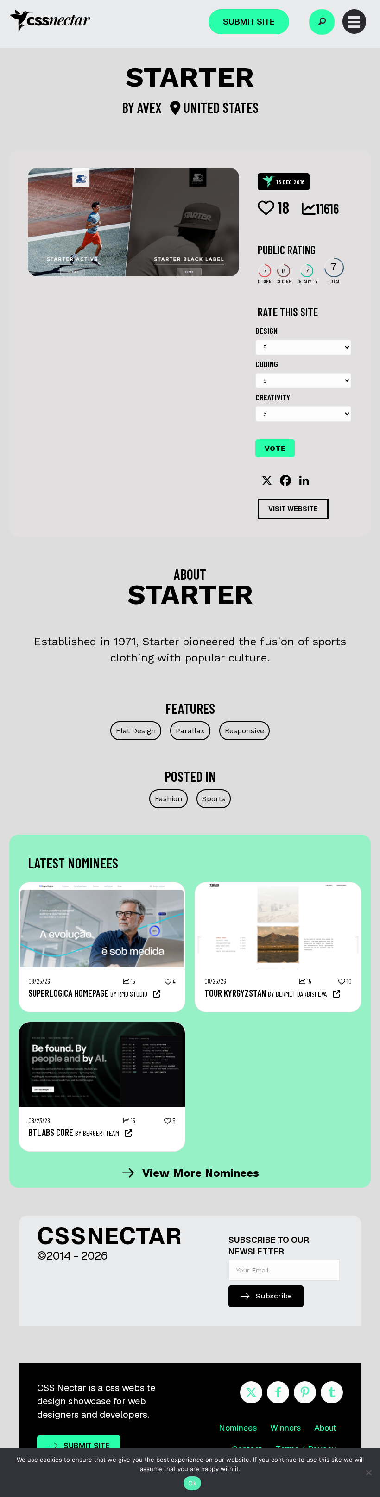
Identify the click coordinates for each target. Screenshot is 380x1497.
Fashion (168, 798)
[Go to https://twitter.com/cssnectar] (251, 1392)
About (325, 1427)
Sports (213, 798)
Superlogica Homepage (68, 992)
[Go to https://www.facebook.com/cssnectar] (278, 1392)
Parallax (190, 730)
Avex (151, 107)
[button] (322, 22)
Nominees (238, 1427)
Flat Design (136, 730)
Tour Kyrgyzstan (235, 992)
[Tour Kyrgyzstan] (278, 887)
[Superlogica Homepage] (102, 887)
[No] (368, 1472)
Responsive (244, 730)
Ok (192, 1483)
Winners (285, 1427)
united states (220, 107)
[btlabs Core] (102, 1026)
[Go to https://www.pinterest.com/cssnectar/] (305, 1392)
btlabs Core (50, 1132)
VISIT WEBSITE (293, 509)
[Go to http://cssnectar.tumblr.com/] (332, 1392)
